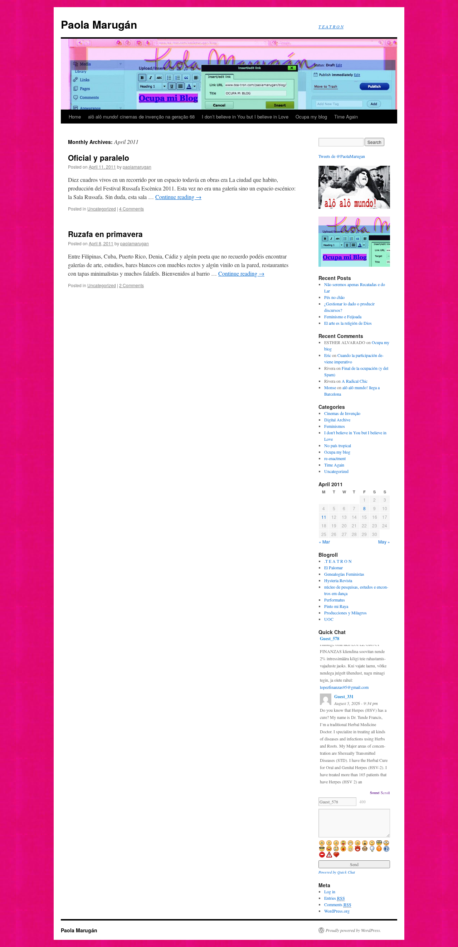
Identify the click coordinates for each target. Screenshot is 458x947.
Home (75, 116)
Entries (334, 898)
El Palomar (333, 567)
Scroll (385, 792)
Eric (327, 355)
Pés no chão (334, 297)
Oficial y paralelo (98, 157)
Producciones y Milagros (345, 612)
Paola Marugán (99, 24)
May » (384, 541)
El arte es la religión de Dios (348, 323)
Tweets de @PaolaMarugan (341, 156)
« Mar (324, 541)
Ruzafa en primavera (105, 233)
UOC (328, 619)
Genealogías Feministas (344, 574)
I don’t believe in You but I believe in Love (245, 116)
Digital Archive (337, 419)
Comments (337, 904)
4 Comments (131, 209)
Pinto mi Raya (336, 606)
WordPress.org (337, 911)
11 (323, 517)
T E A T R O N (331, 26)
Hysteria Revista (338, 580)
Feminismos (334, 426)
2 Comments (131, 285)
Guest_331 (344, 697)
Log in (329, 891)
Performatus (334, 600)
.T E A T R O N (338, 561)
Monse (330, 387)
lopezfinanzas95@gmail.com (344, 687)
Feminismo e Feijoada (342, 316)
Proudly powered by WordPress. (353, 930)
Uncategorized (101, 209)
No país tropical (337, 445)
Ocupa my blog (311, 116)
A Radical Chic (354, 381)
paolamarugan (137, 167)
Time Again (346, 116)
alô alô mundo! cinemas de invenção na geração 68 (141, 116)
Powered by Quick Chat (336, 872)
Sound (374, 792)
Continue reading (178, 196)
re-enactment (335, 458)
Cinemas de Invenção (342, 413)
